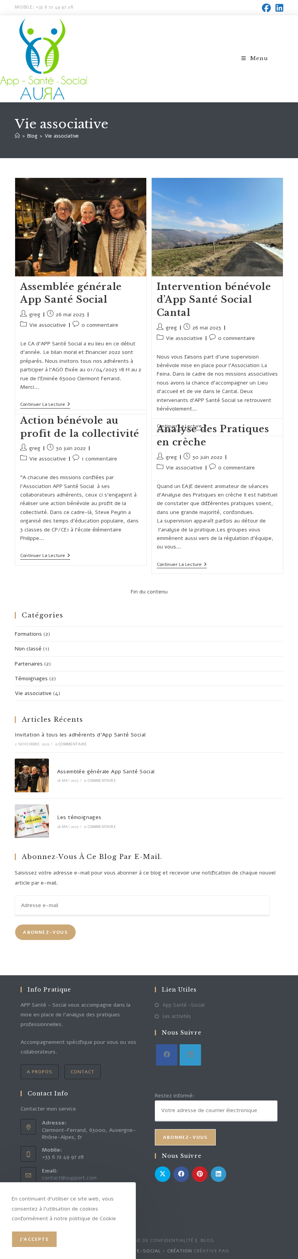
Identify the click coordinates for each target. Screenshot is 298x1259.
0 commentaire (99, 325)
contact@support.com (69, 1177)
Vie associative (62, 136)
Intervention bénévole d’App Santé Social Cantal (214, 299)
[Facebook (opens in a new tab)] (266, 7)
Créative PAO (211, 1251)
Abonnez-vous (45, 932)
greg (34, 314)
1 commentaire (99, 458)
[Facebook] (166, 1055)
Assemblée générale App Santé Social (106, 771)
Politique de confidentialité (154, 1240)
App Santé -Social (183, 1005)
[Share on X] (162, 1174)
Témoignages (31, 678)
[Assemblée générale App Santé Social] (32, 775)
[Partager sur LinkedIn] (218, 1174)
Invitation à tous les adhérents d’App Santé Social (80, 734)
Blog (207, 1240)
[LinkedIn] (190, 1055)
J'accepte (34, 1239)
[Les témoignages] (32, 821)
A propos (39, 1072)
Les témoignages (79, 817)
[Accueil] (17, 136)
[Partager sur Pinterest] (200, 1174)
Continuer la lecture (45, 404)
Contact (82, 1072)
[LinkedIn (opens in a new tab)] (278, 7)
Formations (28, 634)
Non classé (28, 648)
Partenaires (29, 663)
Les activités (177, 1016)
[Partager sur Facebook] (181, 1174)
